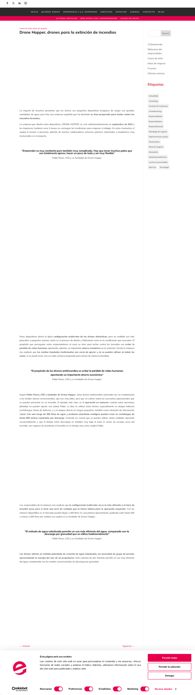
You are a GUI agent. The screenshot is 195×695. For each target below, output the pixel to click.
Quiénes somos (50, 12)
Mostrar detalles (163, 689)
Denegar (169, 675)
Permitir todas (169, 658)
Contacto (149, 12)
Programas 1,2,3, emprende (80, 12)
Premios (152, 68)
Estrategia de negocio (158, 131)
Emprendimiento (156, 126)
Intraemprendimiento (158, 157)
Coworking (153, 101)
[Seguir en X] (13, 3)
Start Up (152, 167)
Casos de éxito (130, 18)
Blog (161, 12)
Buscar (165, 33)
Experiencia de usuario (158, 137)
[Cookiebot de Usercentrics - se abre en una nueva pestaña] (19, 689)
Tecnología (164, 167)
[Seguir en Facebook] (7, 3)
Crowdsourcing (155, 111)
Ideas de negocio (40, 28)
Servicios (106, 12)
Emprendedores (155, 121)
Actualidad (153, 96)
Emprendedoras (155, 116)
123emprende (155, 44)
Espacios (121, 12)
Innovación (153, 152)
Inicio (34, 12)
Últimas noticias (66, 18)
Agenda (135, 12)
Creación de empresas (158, 106)
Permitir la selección (169, 666)
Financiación (154, 142)
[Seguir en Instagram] (25, 3)
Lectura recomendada (158, 162)
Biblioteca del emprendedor (99, 18)
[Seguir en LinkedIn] (19, 3)
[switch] (88, 688)
